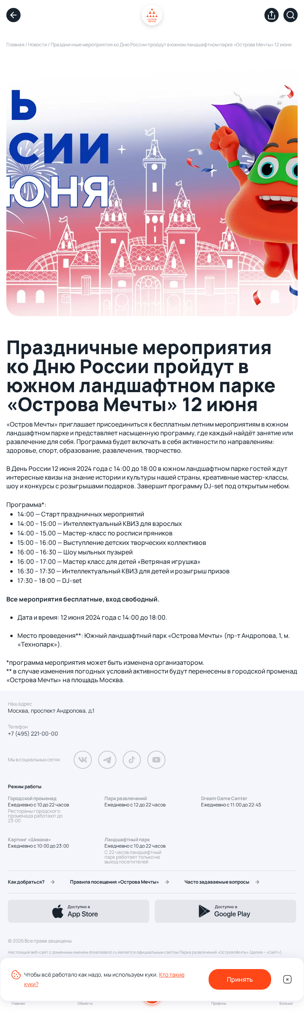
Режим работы (25, 786)
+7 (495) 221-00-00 (33, 733)
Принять (240, 979)
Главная (15, 44)
